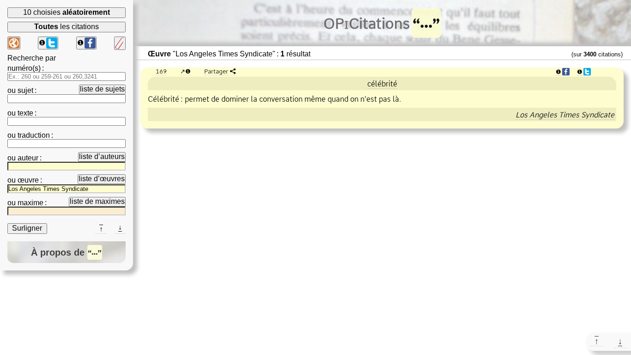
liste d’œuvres (102, 179)
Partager (216, 71)
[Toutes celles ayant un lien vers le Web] (13, 43)
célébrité (382, 83)
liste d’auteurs (102, 156)
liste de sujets (102, 89)
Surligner (27, 228)
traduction (34, 135)
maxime (30, 203)
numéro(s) (24, 68)
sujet (25, 90)
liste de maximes (97, 201)
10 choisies (66, 12)
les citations (66, 27)
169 (161, 71)
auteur (28, 158)
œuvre (28, 180)
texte (25, 113)
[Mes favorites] (120, 43)
